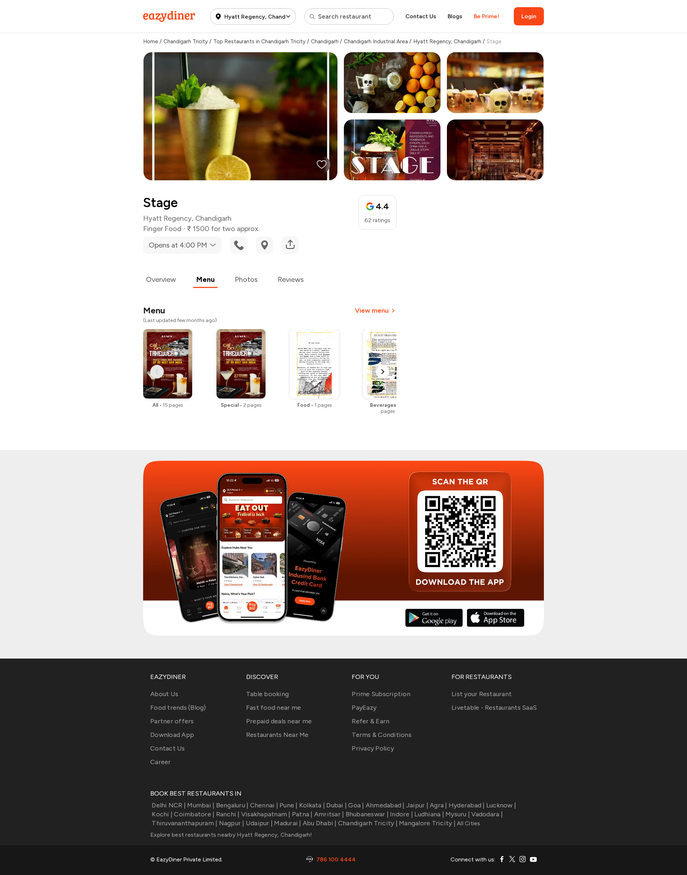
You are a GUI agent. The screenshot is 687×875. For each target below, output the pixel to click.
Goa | (356, 805)
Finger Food (162, 228)
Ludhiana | (429, 814)
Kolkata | (312, 805)
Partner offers (172, 721)
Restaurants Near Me (277, 735)
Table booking (267, 694)
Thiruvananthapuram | (184, 823)
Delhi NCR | (169, 805)
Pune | (288, 805)
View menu (372, 310)
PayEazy (364, 708)
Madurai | (287, 823)
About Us (164, 694)
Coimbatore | (194, 814)
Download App (172, 735)
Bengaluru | (232, 805)
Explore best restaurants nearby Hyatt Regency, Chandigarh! (231, 834)
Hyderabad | (467, 805)
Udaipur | (259, 823)
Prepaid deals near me (279, 721)
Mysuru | (457, 814)
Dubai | (336, 805)
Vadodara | (487, 814)
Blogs (455, 16)
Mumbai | (200, 805)
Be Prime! (486, 16)
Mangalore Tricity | (427, 823)
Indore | (401, 814)
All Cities (468, 823)
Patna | (302, 814)
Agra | (438, 805)
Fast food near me (273, 708)
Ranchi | (227, 814)
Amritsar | (329, 814)
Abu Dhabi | (320, 823)
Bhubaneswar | (367, 814)
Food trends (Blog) (178, 708)
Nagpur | (231, 823)
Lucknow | (501, 805)
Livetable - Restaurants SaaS (494, 708)
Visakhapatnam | (266, 814)
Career (160, 762)
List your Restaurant (482, 694)
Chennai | (264, 805)
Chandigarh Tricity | (368, 823)
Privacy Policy (373, 748)
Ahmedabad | (385, 805)
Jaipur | (417, 805)
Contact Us (420, 16)
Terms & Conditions (381, 735)
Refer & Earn (370, 721)
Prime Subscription (381, 694)
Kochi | (162, 814)
